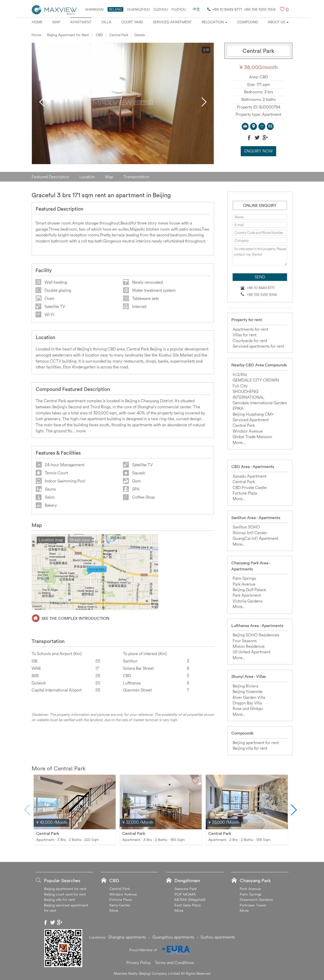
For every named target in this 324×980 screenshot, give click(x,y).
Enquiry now (258, 150)
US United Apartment (251, 651)
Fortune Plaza (245, 493)
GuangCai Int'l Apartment (255, 538)
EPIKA (238, 408)
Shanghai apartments (127, 937)
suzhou (161, 9)
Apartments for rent (250, 329)
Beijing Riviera (245, 685)
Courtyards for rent (250, 340)
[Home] (54, 9)
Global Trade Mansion (252, 436)
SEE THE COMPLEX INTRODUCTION (75, 618)
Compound (247, 22)
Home (37, 22)
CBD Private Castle (250, 487)
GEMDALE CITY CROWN (256, 380)
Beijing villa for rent (250, 748)
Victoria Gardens (247, 601)
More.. (239, 498)
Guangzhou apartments (173, 937)
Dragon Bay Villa (247, 702)
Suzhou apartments (217, 937)
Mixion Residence (249, 646)
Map (56, 22)
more (81, 430)
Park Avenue (244, 584)
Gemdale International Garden (260, 402)
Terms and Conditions (174, 962)
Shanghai (94, 9)
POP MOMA (185, 894)
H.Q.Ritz (240, 374)
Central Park (118, 35)
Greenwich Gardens (256, 899)
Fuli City (240, 385)
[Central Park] (75, 801)
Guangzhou (138, 9)
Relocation (213, 22)
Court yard (132, 22)
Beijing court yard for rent (65, 894)
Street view (80, 539)
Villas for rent (244, 334)
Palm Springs (244, 578)
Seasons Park (185, 888)
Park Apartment (247, 595)
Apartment (81, 22)
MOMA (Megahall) (189, 899)
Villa (106, 22)
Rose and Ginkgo (248, 708)
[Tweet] (257, 137)
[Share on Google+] (265, 137)
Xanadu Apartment (249, 476)
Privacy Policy (138, 962)
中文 (196, 9)
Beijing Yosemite (247, 691)
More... (239, 442)
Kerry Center (119, 905)
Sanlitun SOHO (246, 526)
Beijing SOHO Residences (256, 634)
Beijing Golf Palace (249, 589)
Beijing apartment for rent (256, 742)
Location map (51, 539)
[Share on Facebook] (249, 137)
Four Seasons (245, 640)
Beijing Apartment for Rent (68, 35)
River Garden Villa (249, 697)
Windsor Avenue (248, 431)
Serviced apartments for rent (258, 346)
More (113, 910)
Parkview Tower (253, 905)
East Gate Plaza (187, 905)
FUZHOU (179, 9)
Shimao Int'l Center (250, 532)
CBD (99, 35)
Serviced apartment (172, 22)
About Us (277, 22)
